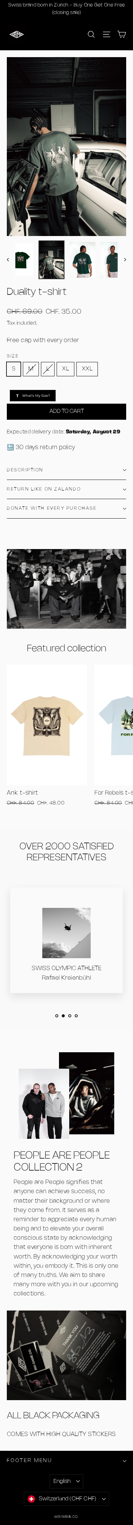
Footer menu (29, 1460)
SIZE (13, 356)
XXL (87, 369)
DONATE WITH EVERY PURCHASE (52, 508)
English (62, 1481)
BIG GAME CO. (66, 1517)
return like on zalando (44, 489)
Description (25, 470)
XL (65, 369)
